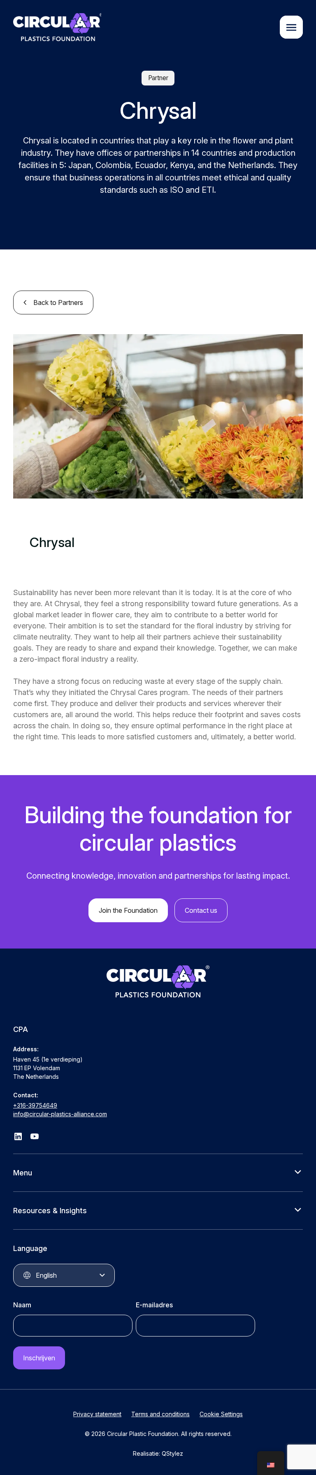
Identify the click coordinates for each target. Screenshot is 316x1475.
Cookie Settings (221, 1413)
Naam (22, 1305)
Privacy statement (97, 1413)
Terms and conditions (160, 1413)
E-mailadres (154, 1305)
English (46, 1275)
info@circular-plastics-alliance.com (60, 1113)
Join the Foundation (128, 910)
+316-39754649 (35, 1105)
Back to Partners (58, 302)
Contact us (201, 910)
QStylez (172, 1453)
